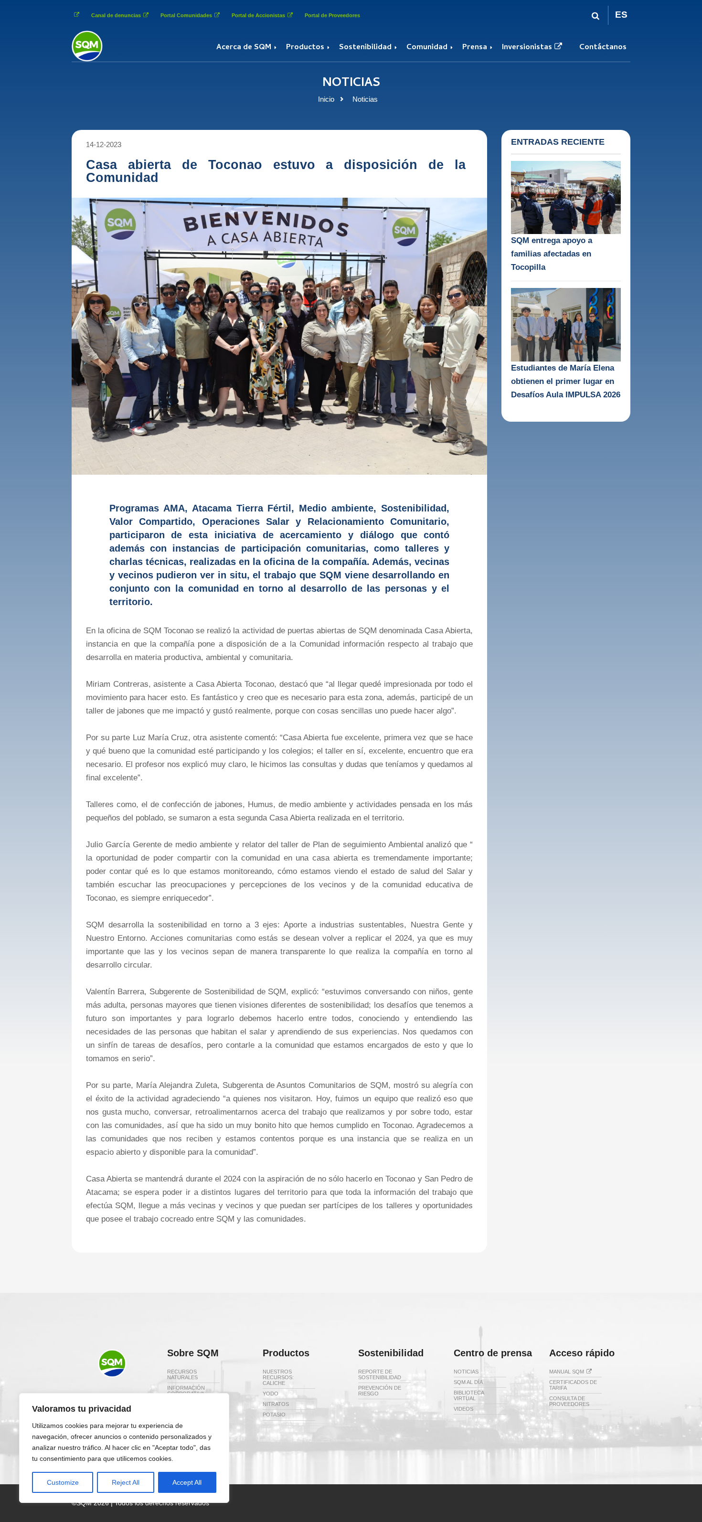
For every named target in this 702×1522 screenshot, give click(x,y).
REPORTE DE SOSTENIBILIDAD (379, 1374)
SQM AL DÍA (468, 1382)
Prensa (474, 48)
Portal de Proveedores (332, 15)
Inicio (326, 99)
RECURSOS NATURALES (182, 1374)
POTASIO (274, 1414)
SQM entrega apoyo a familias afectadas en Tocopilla (551, 254)
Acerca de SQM (243, 48)
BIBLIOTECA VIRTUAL (469, 1395)
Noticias (365, 99)
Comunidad (426, 48)
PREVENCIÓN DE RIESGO (379, 1390)
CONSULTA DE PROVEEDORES (569, 1401)
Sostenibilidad (365, 48)
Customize (63, 1482)
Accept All (187, 1482)
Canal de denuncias (116, 15)
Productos (305, 48)
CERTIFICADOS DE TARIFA (573, 1385)
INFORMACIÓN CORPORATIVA (186, 1390)
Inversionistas (527, 48)
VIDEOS (463, 1409)
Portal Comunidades (186, 15)
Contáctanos (603, 48)
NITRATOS (276, 1404)
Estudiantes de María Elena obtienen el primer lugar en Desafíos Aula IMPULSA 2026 (565, 381)
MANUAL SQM (566, 1371)
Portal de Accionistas (258, 15)
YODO (270, 1393)
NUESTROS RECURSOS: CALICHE (278, 1377)
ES (621, 15)
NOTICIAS (466, 1371)
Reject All (125, 1482)
